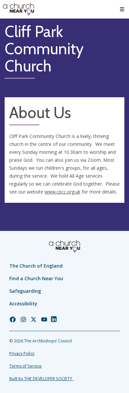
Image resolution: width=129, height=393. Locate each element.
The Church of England (36, 266)
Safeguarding (25, 291)
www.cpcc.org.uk (62, 192)
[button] (122, 9)
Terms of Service (25, 366)
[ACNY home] (18, 9)
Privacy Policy (21, 353)
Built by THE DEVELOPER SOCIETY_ (41, 378)
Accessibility (23, 303)
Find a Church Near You (36, 278)
